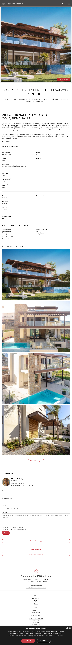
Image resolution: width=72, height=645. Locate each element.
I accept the (13, 527)
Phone (4, 505)
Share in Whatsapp (36, 541)
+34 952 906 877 (36, 586)
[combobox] (6, 508)
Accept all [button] (28, 641)
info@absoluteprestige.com (36, 588)
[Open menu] (69, 4)
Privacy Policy (36, 637)
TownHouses (36, 602)
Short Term (36, 610)
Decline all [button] (43, 641)
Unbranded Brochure (36, 554)
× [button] (70, 628)
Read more (6, 141)
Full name (5, 491)
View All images (36, 461)
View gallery (63, 79)
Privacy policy (18, 527)
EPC (36, 545)
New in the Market (36, 619)
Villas (36, 600)
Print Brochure (36, 549)
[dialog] (36, 635)
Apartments (36, 598)
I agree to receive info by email (15, 529)
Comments (5, 512)
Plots (36, 604)
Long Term (36, 612)
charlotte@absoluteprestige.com (23, 485)
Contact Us (36, 624)
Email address (7, 498)
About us (36, 620)
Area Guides (36, 622)
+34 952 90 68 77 (18, 483)
